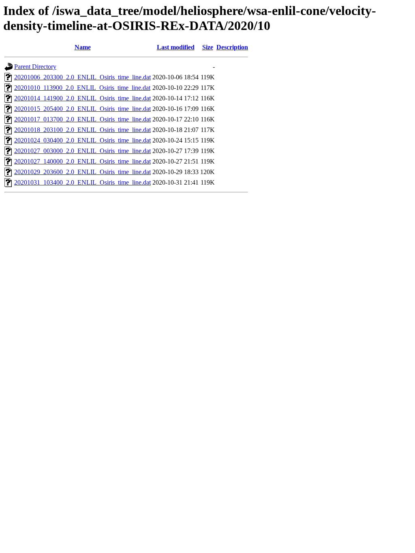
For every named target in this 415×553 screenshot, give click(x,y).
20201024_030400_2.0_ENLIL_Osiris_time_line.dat (82, 140)
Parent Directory (35, 66)
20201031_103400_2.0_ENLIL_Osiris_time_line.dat (82, 182)
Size (207, 47)
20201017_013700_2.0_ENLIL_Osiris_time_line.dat (82, 119)
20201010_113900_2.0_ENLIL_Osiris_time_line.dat (82, 87)
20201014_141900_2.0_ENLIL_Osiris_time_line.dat (82, 98)
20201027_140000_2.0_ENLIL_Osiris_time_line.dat (82, 161)
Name (83, 47)
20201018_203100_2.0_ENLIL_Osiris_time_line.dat (82, 129)
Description (232, 47)
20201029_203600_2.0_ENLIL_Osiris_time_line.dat (82, 171)
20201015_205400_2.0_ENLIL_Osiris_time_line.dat (82, 108)
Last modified (176, 47)
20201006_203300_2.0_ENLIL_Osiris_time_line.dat (82, 77)
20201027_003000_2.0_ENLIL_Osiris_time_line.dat (82, 150)
